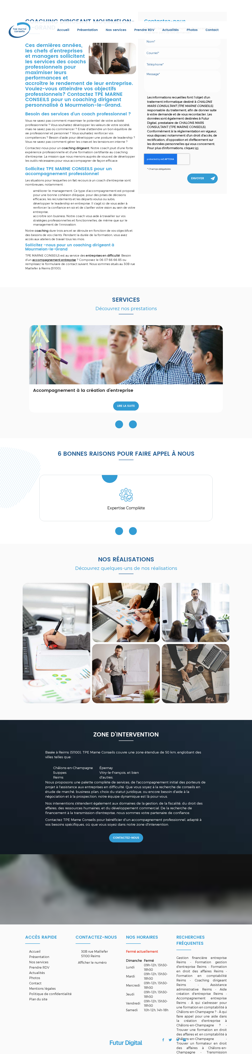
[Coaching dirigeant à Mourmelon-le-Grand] (112, 58)
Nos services (116, 30)
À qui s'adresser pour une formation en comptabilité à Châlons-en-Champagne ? (201, 1007)
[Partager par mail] (177, 1039)
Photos (192, 30)
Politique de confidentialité (50, 994)
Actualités (170, 30)
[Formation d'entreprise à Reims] (195, 612)
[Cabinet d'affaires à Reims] (195, 673)
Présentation (87, 30)
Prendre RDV (144, 30)
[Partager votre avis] (184, 1039)
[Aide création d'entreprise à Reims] (56, 643)
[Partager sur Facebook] (163, 1039)
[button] (133, 424)
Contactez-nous (126, 838)
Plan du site (38, 999)
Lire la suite (126, 406)
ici (196, 148)
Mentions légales (42, 988)
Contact (212, 30)
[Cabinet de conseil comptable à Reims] (126, 612)
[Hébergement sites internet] (126, 1050)
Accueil (63, 30)
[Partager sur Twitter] (170, 1039)
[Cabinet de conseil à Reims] (126, 673)
